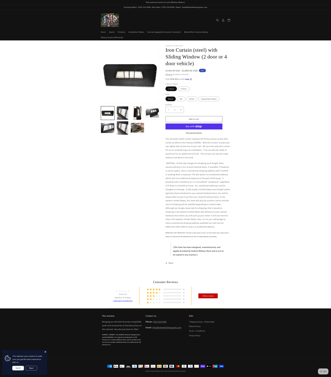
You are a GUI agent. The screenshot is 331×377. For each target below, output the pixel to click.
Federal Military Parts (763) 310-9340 (161, 371)
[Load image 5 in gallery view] (107, 128)
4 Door (184, 89)
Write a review (208, 296)
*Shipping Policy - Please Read (201, 322)
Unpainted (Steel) (209, 99)
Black (170, 99)
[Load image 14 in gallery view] (137, 128)
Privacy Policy (194, 335)
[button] (217, 20)
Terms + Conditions (197, 331)
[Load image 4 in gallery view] (152, 113)
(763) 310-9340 (159, 321)
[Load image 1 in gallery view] (107, 113)
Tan (181, 99)
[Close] (45, 352)
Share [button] (170, 263)
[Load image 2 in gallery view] (122, 113)
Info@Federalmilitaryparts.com (166, 327)
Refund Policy (195, 326)
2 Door (171, 89)
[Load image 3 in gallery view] (137, 113)
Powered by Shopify (179, 371)
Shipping (169, 74)
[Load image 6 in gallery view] (122, 128)
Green (191, 99)
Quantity (169, 105)
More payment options (194, 133)
